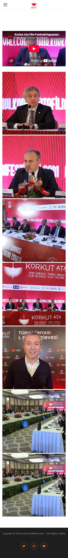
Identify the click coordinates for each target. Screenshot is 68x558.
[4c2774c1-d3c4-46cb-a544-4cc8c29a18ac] (34, 230)
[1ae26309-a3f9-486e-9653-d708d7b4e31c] (34, 103)
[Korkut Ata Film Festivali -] (34, 4)
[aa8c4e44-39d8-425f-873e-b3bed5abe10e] (34, 357)
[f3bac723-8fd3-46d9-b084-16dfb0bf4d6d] (34, 294)
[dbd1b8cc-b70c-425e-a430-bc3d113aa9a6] (34, 485)
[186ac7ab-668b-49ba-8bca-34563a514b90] (34, 166)
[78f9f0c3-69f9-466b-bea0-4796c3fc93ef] (34, 421)
